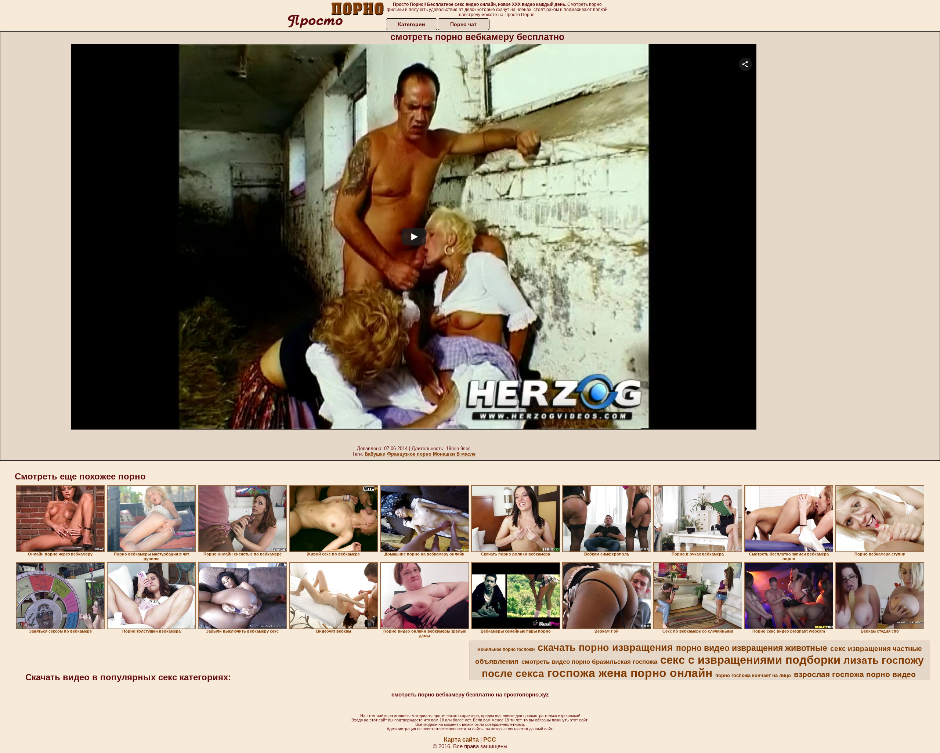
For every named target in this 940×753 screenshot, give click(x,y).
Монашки (444, 454)
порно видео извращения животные (751, 648)
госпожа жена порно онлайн (629, 673)
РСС (489, 739)
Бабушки (375, 454)
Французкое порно (409, 454)
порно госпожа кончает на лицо (753, 675)
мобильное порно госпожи (506, 649)
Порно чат (463, 24)
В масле (466, 454)
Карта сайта (461, 739)
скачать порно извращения (605, 647)
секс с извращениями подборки (750, 660)
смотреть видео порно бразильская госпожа (589, 661)
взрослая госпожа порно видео (855, 674)
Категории (411, 24)
